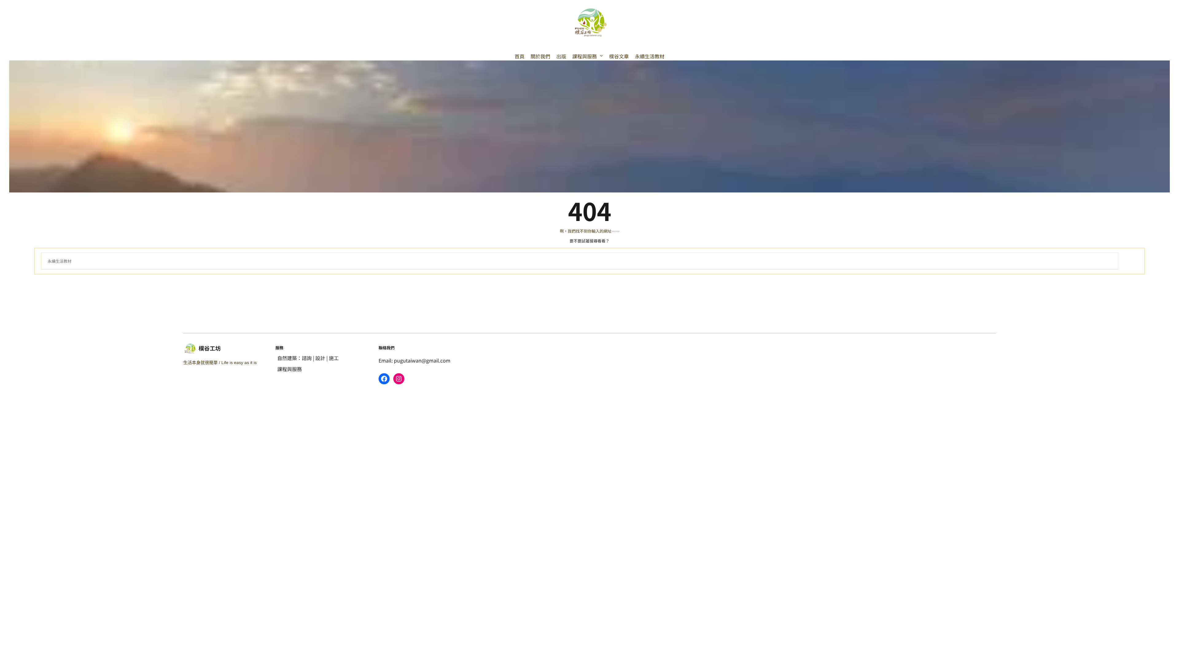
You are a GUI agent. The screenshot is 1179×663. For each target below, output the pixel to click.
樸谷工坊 (210, 348)
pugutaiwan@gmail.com (422, 360)
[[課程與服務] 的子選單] (601, 55)
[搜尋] (1128, 261)
